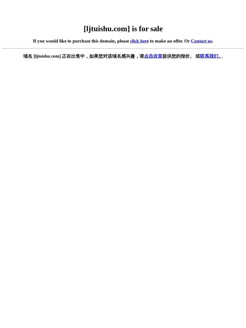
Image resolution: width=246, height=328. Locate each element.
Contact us (201, 40)
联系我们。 (211, 56)
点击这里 (153, 56)
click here (139, 40)
